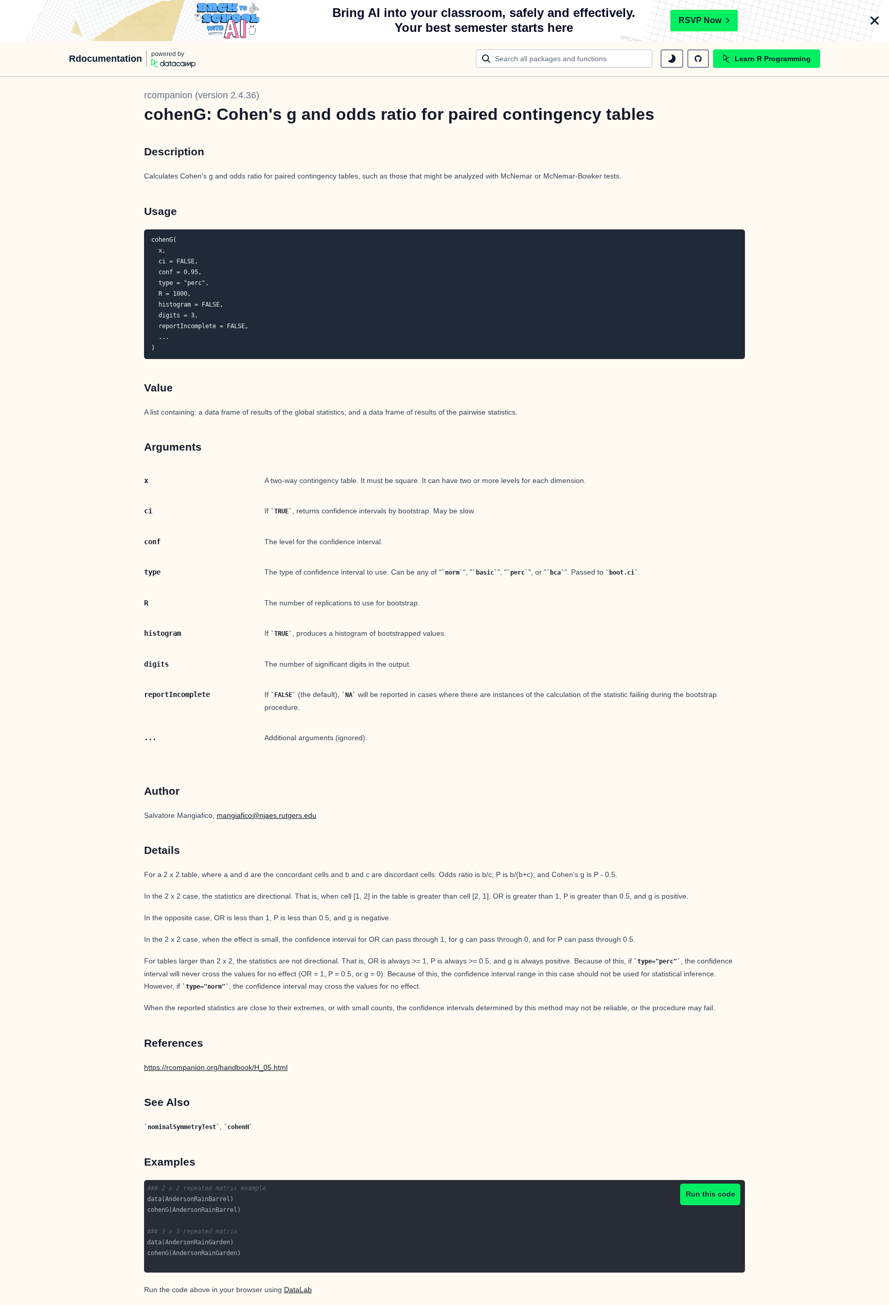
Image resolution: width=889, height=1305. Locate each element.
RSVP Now (700, 20)
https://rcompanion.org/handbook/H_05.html (216, 1067)
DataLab (298, 1289)
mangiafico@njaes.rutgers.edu (266, 815)
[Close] (874, 20)
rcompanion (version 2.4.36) (201, 95)
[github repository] (698, 58)
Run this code (710, 1194)
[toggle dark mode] (672, 58)
